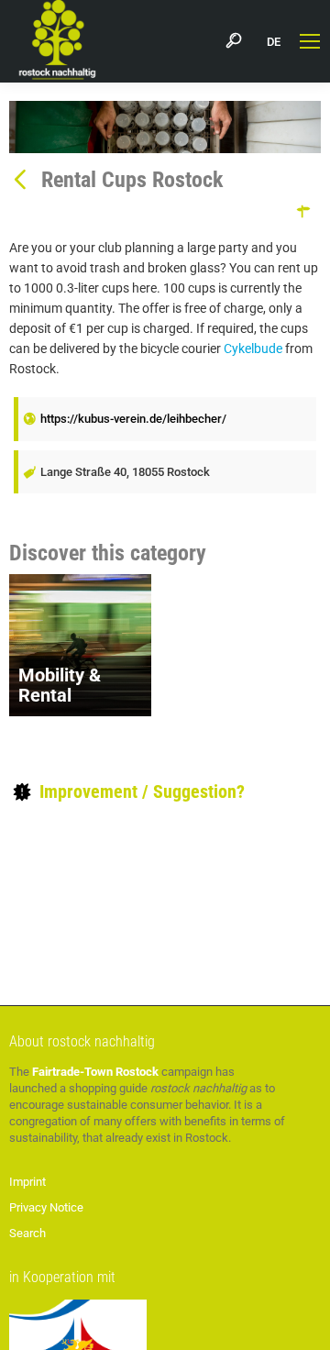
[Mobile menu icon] (310, 41)
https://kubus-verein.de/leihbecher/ (133, 419)
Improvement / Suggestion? (140, 791)
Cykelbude (253, 348)
